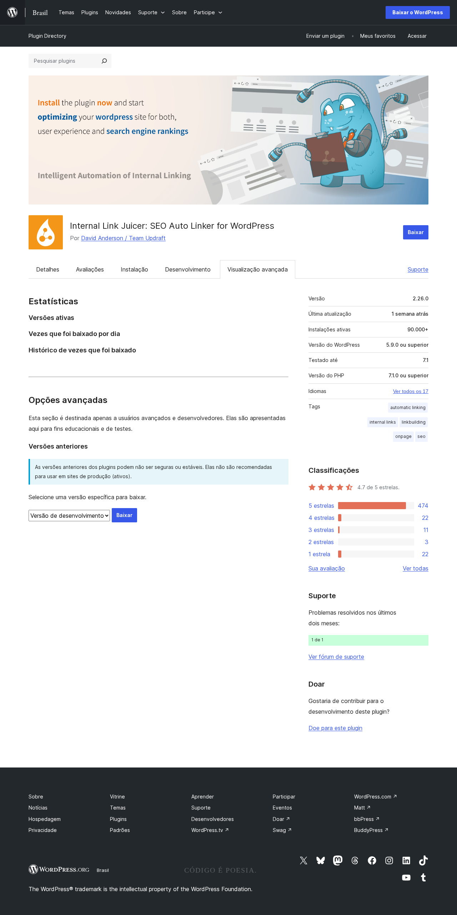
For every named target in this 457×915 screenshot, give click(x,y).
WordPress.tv (210, 830)
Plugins (118, 819)
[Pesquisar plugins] (104, 61)
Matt (362, 808)
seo (421, 436)
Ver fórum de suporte (336, 656)
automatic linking (408, 407)
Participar (284, 796)
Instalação (134, 269)
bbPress (367, 819)
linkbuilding (414, 422)
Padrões (120, 830)
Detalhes (47, 269)
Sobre (36, 796)
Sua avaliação (326, 568)
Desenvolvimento (188, 269)
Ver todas (415, 568)
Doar (281, 819)
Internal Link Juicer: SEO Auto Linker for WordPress (172, 226)
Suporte (418, 269)
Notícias (38, 808)
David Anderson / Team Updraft (123, 238)
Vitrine (117, 796)
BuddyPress (371, 830)
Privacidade (43, 830)
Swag (282, 830)
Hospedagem (45, 819)
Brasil (103, 870)
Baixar (416, 232)
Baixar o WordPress (417, 12)
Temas (118, 808)
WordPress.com (375, 796)
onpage (403, 436)
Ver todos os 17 (410, 391)
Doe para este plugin (335, 728)
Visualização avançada (257, 269)
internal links (383, 422)
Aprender (202, 796)
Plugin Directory (47, 36)
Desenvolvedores (212, 819)
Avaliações (90, 269)
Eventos (282, 808)
